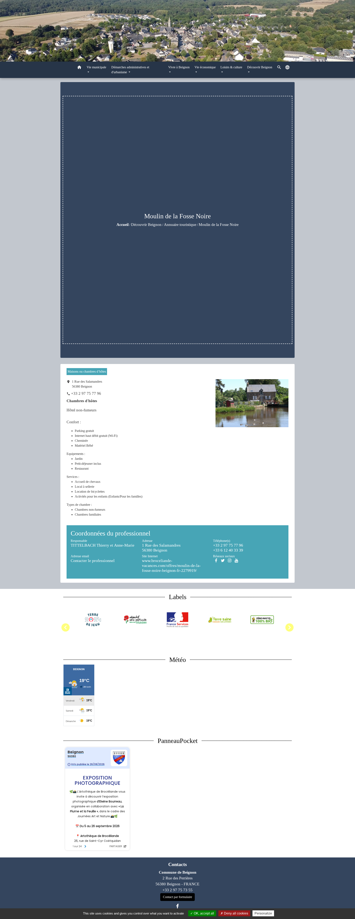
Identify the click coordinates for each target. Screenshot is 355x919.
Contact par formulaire (177, 897)
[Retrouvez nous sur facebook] (216, 560)
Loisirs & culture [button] (231, 67)
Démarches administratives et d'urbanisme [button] (130, 69)
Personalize (263, 913)
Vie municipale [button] (96, 67)
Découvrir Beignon (146, 224)
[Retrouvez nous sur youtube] (236, 560)
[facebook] (177, 906)
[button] (79, 68)
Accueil (122, 224)
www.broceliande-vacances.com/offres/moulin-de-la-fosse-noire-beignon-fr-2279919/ (171, 565)
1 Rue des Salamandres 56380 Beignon (87, 384)
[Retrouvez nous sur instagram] (229, 560)
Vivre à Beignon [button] (179, 67)
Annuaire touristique (180, 224)
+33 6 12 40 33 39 (228, 550)
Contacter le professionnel (93, 560)
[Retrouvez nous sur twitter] (223, 560)
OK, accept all (203, 913)
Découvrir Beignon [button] (259, 67)
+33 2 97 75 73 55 (177, 890)
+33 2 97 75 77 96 (86, 393)
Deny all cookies (235, 913)
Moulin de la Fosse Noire (219, 224)
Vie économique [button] (205, 67)
